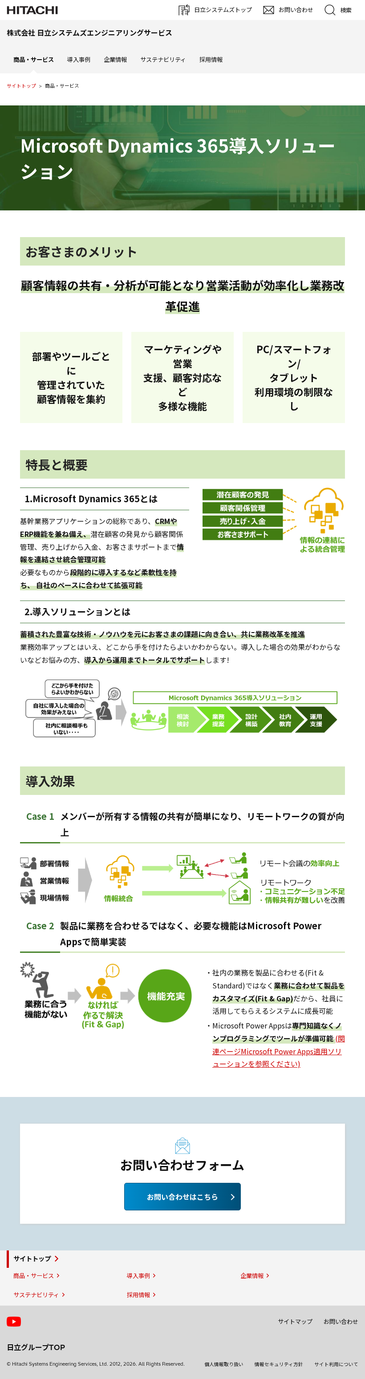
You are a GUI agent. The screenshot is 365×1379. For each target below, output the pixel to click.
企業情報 (115, 59)
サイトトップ (21, 86)
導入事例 (78, 59)
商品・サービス (33, 1275)
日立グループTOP (36, 1347)
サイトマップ (295, 1321)
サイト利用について (336, 1364)
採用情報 (211, 59)
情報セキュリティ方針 (279, 1364)
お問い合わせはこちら (182, 1196)
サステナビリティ (163, 59)
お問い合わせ (341, 1321)
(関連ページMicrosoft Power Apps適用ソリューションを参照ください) (278, 1051)
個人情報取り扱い (223, 1364)
